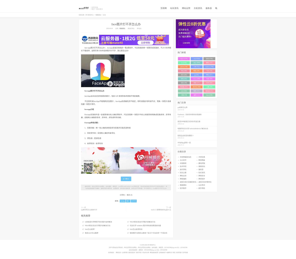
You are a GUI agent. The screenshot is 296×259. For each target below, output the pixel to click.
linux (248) (209, 95)
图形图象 (202, 160)
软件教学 (183, 188)
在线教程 (183, 163)
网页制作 (202, 179)
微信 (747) (209, 63)
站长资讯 (174, 8)
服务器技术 (131, 252)
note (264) (184, 91)
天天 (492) (184, 75)
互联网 (163, 8)
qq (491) (196, 75)
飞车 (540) (209, 71)
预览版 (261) (209, 91)
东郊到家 (179, 252)
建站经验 (202, 163)
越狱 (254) (197, 95)
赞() (127, 179)
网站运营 (186, 8)
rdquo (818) (196, 63)
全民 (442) (184, 79)
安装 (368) (184, 83)
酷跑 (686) (197, 71)
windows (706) (209, 67)
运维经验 (125, 252)
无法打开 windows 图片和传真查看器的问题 (145, 225)
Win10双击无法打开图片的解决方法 (142, 222)
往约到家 (185, 252)
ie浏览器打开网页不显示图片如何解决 (98, 222)
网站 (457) (209, 75)
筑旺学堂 (139, 252)
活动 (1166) (209, 59)
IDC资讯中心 (84, 8)
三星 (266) (209, 87)
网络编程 (183, 179)
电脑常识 (169, 252)
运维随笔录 (162, 252)
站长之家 (183, 172)
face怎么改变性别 (136, 229)
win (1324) (197, 59)
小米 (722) (197, 67)
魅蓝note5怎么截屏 (91, 233)
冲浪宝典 (202, 157)
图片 (128, 201)
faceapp (123, 201)
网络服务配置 (154, 252)
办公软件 (183, 160)
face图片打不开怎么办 (126, 24)
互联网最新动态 (185, 157)
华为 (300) (209, 83)
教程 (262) (197, 91)
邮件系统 (202, 188)
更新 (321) (197, 83)
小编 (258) (184, 95)
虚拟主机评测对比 (205, 182)
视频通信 (98, 15)
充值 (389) (209, 79)
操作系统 (183, 169)
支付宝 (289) (196, 87)
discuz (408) (196, 79)
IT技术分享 (145, 252)
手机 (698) (184, 71)
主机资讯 (198, 8)
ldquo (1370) (184, 59)
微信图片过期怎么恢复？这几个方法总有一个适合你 (148, 233)
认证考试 (202, 185)
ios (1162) (184, 63)
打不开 (134, 201)
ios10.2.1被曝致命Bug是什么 (161, 210)
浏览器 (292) (184, 87)
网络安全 (202, 176)
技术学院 (183, 166)
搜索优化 (202, 166)
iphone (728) (183, 67)
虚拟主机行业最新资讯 (188, 182)
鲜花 (174, 252)
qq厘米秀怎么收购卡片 (89, 210)
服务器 (209, 8)
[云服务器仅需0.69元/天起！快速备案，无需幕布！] (196, 33)
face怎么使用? (90, 229)
